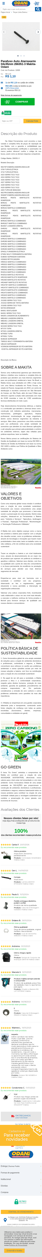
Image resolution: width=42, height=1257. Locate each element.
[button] (18, 55)
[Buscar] (38, 9)
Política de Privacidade (18, 1245)
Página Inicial (5, 12)
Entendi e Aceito (14, 1251)
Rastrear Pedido (14, 1166)
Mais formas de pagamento (11, 95)
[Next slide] (38, 32)
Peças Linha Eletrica (20, 12)
